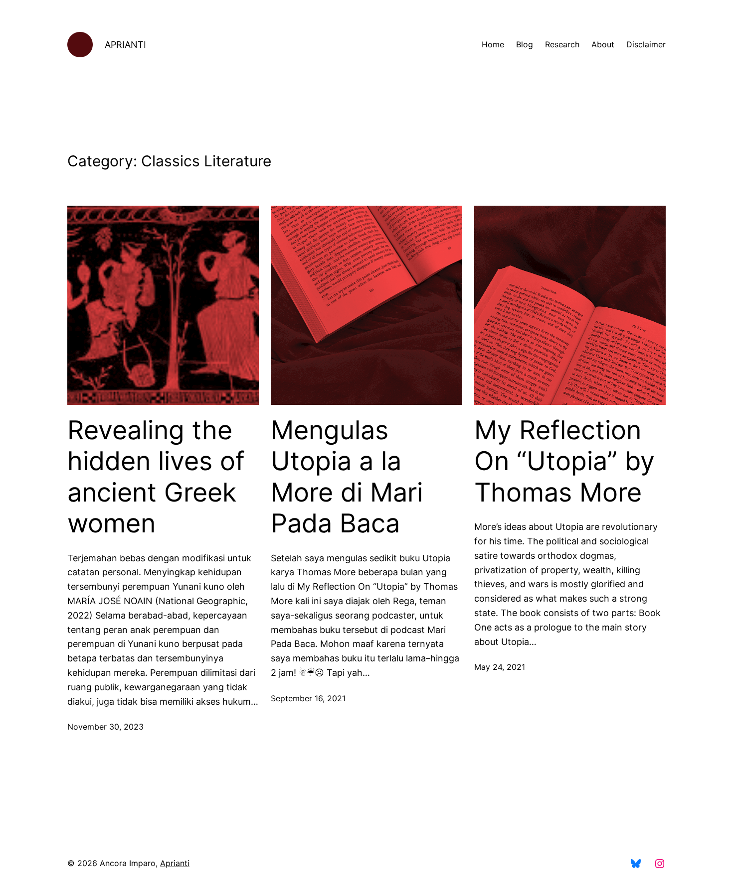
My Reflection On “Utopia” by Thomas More (564, 461)
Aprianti (174, 863)
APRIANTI (125, 44)
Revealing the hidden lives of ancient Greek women (156, 477)
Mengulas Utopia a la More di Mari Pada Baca (347, 477)
